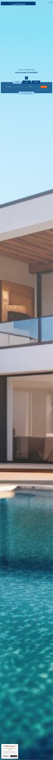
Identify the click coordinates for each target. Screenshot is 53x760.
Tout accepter (13, 756)
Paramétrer (6, 756)
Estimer (36, 82)
